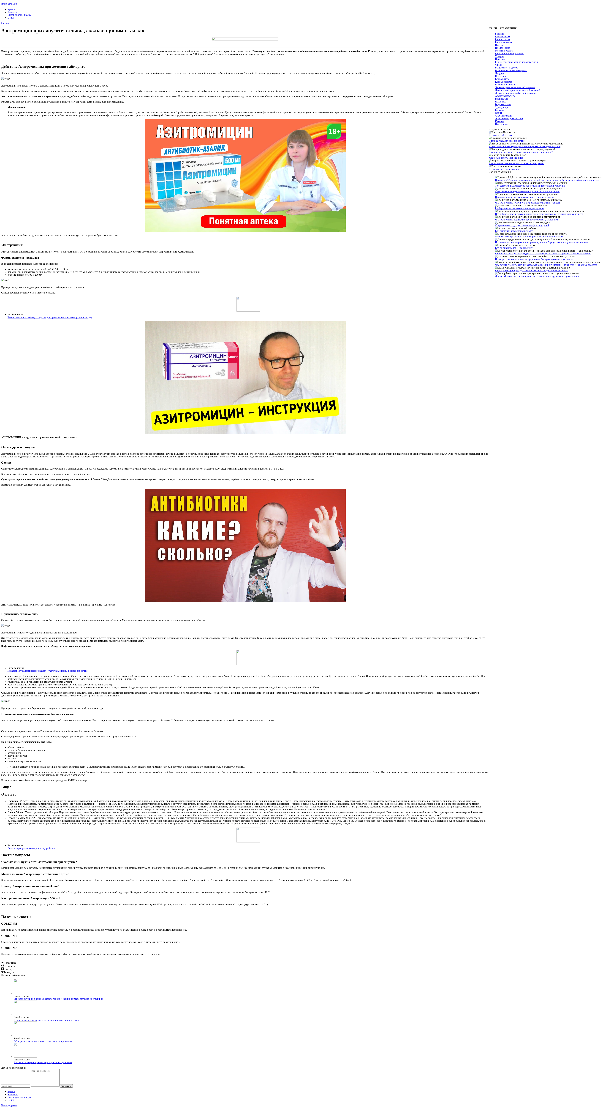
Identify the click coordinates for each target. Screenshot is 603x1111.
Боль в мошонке (503, 42)
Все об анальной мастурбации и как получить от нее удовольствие (524, 146)
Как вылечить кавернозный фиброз (514, 231)
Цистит (499, 45)
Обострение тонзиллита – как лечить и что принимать (43, 1041)
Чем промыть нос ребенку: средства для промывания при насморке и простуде (50, 317)
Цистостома (501, 124)
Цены (11, 17)
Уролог (11, 9)
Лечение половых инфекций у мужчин (516, 93)
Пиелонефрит (502, 47)
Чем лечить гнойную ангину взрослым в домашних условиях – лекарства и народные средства (546, 264)
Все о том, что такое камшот (504, 169)
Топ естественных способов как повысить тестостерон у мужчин (530, 185)
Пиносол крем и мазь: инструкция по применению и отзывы (46, 1020)
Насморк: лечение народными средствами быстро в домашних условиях (534, 259)
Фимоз (498, 64)
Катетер (499, 121)
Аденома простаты (505, 96)
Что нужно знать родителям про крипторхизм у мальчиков (526, 219)
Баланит (499, 33)
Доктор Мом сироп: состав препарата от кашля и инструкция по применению (537, 276)
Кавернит (500, 110)
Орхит (498, 112)
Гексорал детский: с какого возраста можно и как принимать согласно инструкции (58, 998)
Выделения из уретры (507, 67)
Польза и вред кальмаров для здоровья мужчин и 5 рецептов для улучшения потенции (541, 242)
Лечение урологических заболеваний (515, 87)
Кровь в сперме (503, 81)
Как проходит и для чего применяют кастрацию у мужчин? (521, 152)
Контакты (13, 12)
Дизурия (499, 73)
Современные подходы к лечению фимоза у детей (522, 225)
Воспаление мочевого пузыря (511, 70)
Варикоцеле (501, 98)
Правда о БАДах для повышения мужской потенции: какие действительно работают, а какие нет (547, 180)
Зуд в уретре (501, 107)
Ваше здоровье (9, 4)
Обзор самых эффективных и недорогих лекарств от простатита (529, 236)
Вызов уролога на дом (19, 15)
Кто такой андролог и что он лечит (513, 248)
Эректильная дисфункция (509, 118)
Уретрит (499, 56)
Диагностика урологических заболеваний (517, 90)
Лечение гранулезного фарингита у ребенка (31, 848)
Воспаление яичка (505, 84)
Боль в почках (502, 39)
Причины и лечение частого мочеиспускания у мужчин (525, 197)
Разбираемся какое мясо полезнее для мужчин (519, 208)
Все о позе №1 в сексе (500, 135)
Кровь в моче (502, 79)
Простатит (500, 59)
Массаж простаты (504, 50)
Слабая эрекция (503, 115)
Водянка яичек (503, 104)
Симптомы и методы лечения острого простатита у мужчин (527, 191)
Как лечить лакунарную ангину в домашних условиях (43, 1062)
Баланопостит (502, 36)
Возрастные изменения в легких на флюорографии (516, 163)
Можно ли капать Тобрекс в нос (506, 157)
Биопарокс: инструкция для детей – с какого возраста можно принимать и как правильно (543, 253)
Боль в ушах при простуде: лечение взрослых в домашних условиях (531, 270)
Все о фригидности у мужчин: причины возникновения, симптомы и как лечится (539, 214)
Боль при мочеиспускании (509, 53)
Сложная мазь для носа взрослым (506, 140)
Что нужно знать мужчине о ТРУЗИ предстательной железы (527, 202)
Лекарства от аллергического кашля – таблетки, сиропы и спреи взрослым (47, 670)
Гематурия (500, 76)
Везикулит (500, 101)
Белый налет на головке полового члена (516, 62)
